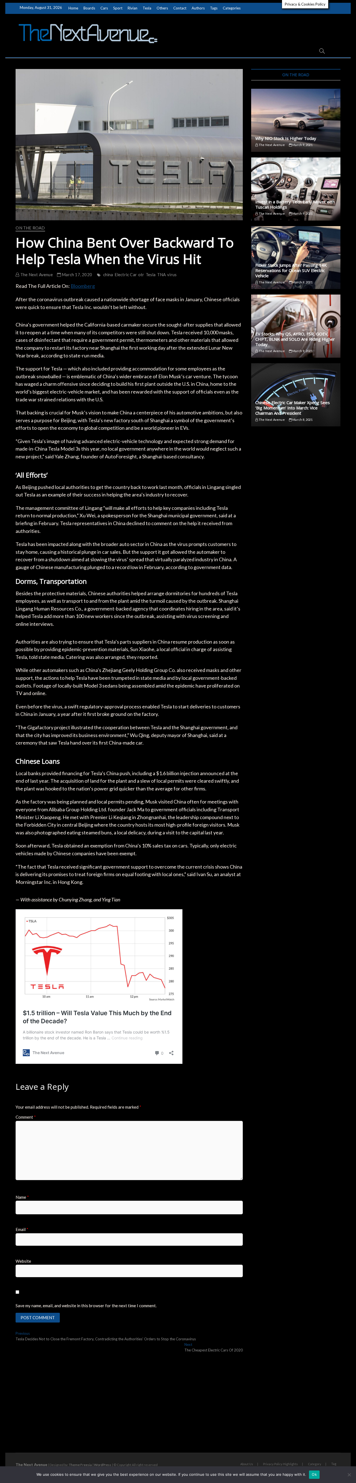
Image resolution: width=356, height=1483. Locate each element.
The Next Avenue (36, 274)
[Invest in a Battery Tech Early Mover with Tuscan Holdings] (295, 189)
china (108, 274)
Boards (89, 8)
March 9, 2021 (302, 145)
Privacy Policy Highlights (280, 1464)
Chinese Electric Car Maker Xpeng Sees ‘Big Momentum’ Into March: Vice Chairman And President (292, 408)
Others (162, 8)
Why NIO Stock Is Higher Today (285, 138)
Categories (232, 8)
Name (22, 1197)
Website (23, 1261)
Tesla (147, 8)
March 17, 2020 (76, 274)
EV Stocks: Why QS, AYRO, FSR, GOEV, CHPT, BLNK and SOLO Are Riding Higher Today (295, 339)
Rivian (132, 8)
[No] (349, 1474)
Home (73, 8)
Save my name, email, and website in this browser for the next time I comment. (86, 1305)
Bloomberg (83, 286)
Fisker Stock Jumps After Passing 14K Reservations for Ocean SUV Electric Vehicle (291, 270)
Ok (314, 1474)
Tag (333, 1463)
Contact (179, 8)
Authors (198, 8)
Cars (104, 8)
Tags (213, 8)
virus (172, 274)
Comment (26, 1116)
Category (314, 1464)
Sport (117, 8)
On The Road (30, 227)
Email (22, 1229)
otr (141, 274)
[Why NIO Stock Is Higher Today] (295, 120)
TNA (161, 274)
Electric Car (126, 274)
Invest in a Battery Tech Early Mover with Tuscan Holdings (295, 204)
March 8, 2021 (302, 419)
